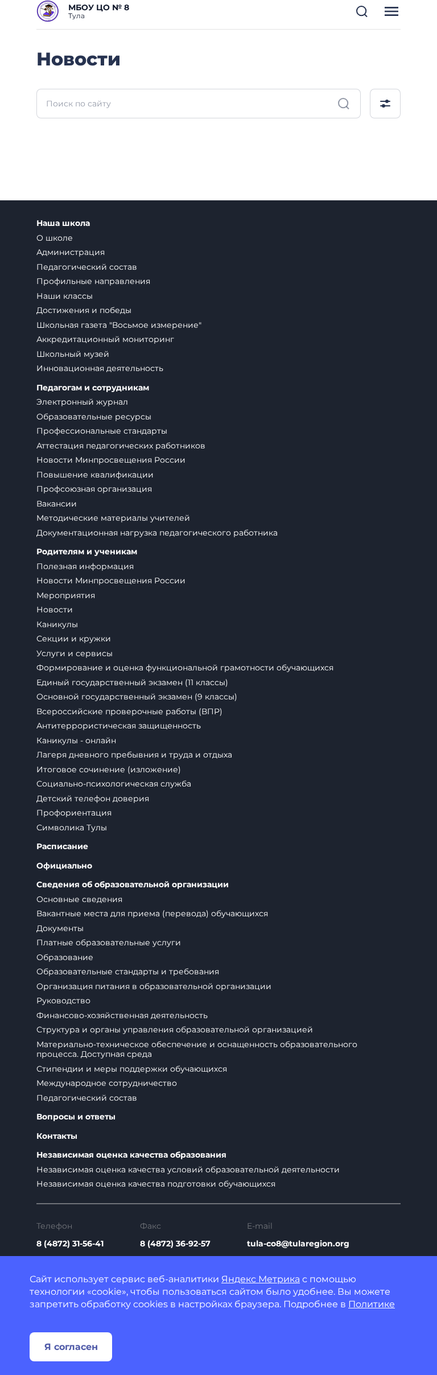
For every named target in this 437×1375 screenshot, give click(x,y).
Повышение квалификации (95, 475)
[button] (362, 11)
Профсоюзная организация (94, 489)
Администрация (70, 252)
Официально (64, 866)
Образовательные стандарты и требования (127, 971)
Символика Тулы (71, 827)
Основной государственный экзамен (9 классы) (136, 696)
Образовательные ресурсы (93, 416)
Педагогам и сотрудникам (92, 388)
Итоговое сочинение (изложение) (108, 769)
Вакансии (56, 504)
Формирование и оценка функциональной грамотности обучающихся (184, 667)
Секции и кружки (73, 638)
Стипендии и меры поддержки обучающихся (131, 1069)
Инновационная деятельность (99, 368)
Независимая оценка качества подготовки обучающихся (155, 1184)
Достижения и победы (83, 310)
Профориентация (74, 813)
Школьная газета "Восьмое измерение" (118, 325)
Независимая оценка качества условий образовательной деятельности (188, 1169)
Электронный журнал (82, 402)
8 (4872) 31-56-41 (70, 1243)
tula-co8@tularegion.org (298, 1243)
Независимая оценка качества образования (131, 1155)
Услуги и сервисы (74, 653)
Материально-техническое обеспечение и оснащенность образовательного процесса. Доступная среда (196, 1049)
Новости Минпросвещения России (110, 460)
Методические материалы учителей (113, 518)
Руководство (63, 1000)
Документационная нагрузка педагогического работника (157, 533)
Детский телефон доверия (92, 798)
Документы (60, 928)
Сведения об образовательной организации (132, 885)
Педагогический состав (86, 267)
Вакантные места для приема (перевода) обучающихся (152, 913)
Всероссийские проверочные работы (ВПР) (129, 711)
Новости (54, 609)
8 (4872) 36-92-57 (175, 1243)
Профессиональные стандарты (101, 431)
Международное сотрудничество (106, 1083)
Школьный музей (72, 354)
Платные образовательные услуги (108, 942)
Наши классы (64, 296)
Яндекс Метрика (260, 1279)
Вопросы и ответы (76, 1117)
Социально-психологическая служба (113, 784)
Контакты (56, 1136)
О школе (54, 238)
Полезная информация (85, 566)
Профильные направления (93, 281)
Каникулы (57, 624)
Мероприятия (65, 595)
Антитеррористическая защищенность (118, 726)
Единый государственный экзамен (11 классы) (132, 682)
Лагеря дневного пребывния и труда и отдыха (134, 755)
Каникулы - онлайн (76, 740)
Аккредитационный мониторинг (105, 339)
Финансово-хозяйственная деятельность (122, 1015)
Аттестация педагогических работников (120, 446)
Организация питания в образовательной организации (153, 986)
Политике (371, 1304)
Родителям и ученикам (86, 552)
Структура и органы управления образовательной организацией (174, 1029)
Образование (64, 957)
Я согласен (71, 1346)
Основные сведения (79, 899)
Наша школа (63, 223)
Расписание (62, 846)
